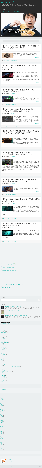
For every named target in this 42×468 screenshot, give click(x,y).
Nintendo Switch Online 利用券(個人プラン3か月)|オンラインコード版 (12, 284)
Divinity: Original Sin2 (6, 60)
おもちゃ (3, 376)
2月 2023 (1, 397)
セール (2, 360)
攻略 (2, 333)
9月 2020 (1, 412)
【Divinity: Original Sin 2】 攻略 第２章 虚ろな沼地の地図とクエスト (20, 200)
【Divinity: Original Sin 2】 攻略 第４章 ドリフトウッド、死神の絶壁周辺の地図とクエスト (21, 153)
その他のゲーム (3, 363)
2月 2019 (1, 436)
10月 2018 (1, 440)
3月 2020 (1, 420)
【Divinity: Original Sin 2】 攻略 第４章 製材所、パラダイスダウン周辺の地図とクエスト (20, 110)
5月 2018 (1, 447)
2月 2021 (1, 406)
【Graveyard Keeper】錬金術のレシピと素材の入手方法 (14, 306)
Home (4, 42)
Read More (37, 57)
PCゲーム (3, 375)
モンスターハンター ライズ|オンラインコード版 (8, 264)
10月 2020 (1, 411)
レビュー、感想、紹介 (4, 374)
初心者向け (3, 338)
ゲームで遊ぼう (12, 49)
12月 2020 (1, 409)
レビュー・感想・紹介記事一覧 (25, 4)
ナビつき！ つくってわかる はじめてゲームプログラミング (10, 366)
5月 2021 (1, 403)
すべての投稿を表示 (32, 40)
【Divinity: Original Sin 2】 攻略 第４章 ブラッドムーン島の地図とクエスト (21, 90)
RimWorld (2, 344)
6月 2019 (1, 431)
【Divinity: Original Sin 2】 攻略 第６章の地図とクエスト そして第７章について (20, 47)
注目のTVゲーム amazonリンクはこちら (7, 263)
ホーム (3, 4)
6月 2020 (1, 416)
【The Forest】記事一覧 (18, 5)
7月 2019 (1, 430)
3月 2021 (1, 405)
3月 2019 (1, 434)
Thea (1, 353)
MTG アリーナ (3, 336)
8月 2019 (1, 428)
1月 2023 (1, 398)
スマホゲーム (4, 377)
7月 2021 (1, 400)
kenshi (2, 334)
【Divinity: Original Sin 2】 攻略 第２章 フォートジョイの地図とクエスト (21, 224)
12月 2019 (1, 423)
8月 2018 (1, 443)
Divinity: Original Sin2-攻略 (13, 60)
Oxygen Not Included (4, 342)
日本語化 (2, 381)
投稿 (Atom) (4, 247)
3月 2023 (1, 395)
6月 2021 (1, 401)
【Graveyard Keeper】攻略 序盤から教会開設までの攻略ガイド (15, 310)
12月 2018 (1, 438)
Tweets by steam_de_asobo (5, 323)
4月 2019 (1, 433)
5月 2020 (1, 417)
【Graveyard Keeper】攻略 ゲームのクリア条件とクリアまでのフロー (16, 315)
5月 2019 (1, 432)
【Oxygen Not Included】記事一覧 (29, 5)
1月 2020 (1, 422)
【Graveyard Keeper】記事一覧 (7, 5)
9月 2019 (1, 427)
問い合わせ (2, 386)
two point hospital (3, 356)
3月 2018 (1, 449)
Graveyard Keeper (4, 332)
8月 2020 (1, 414)
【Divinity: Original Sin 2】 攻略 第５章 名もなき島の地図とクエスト (21, 66)
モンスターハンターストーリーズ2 (6, 371)
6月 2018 (1, 445)
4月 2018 (1, 448)
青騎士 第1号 (3, 293)
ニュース (2, 367)
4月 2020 (1, 419)
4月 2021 (1, 404)
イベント (2, 359)
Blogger (17, 466)
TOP (40, 466)
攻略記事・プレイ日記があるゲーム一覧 (12, 4)
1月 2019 (1, 437)
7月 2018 (1, 444)
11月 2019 (1, 425)
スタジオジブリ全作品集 (5, 290)
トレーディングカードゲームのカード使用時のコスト (10, 11)
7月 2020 (1, 415)
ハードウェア (4, 378)
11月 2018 (1, 439)
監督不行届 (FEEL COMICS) (5, 287)
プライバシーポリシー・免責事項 (6, 384)
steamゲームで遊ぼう (9, 2)
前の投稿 (39, 245)
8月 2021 (1, 399)
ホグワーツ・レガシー (4, 369)
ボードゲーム (4, 380)
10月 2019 (1, 426)
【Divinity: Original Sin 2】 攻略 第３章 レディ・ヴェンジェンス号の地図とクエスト (21, 180)
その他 (2, 361)
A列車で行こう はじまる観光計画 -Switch (7, 267)
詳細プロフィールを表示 (9, 461)
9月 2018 (1, 442)
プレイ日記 (3, 330)
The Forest (2, 347)
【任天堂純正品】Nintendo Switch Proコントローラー (9, 270)
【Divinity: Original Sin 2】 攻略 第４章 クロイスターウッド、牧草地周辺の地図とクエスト (21, 132)
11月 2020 (1, 410)
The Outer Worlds (4, 350)
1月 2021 (1, 408)
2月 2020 (1, 421)
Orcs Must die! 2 (3, 339)
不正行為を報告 (4, 389)
